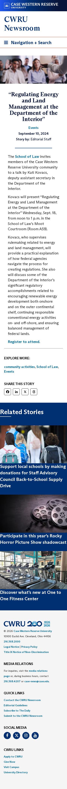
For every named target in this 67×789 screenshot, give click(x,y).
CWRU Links (14, 750)
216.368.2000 (12, 641)
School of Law (27, 156)
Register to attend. (24, 341)
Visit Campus (11, 767)
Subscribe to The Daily (17, 710)
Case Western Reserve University (33, 631)
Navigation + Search (27, 44)
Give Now (9, 761)
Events (9, 371)
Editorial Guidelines (15, 705)
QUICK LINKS (14, 693)
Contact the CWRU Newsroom (22, 700)
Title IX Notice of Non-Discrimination (26, 652)
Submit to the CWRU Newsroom (23, 716)
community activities (19, 367)
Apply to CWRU (13, 756)
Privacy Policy (29, 646)
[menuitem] (33, 700)
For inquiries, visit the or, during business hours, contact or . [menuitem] (27, 676)
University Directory (16, 772)
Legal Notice (11, 646)
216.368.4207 (12, 681)
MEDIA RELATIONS (18, 664)
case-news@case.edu (36, 681)
